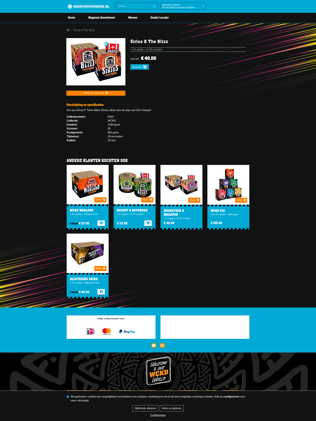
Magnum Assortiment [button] (101, 17)
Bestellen (137, 67)
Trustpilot (206, 319)
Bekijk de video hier (94, 93)
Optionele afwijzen (145, 408)
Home (71, 17)
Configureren (158, 415)
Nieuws (132, 17)
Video (99, 199)
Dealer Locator (160, 17)
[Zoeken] (154, 6)
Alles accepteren (172, 408)
